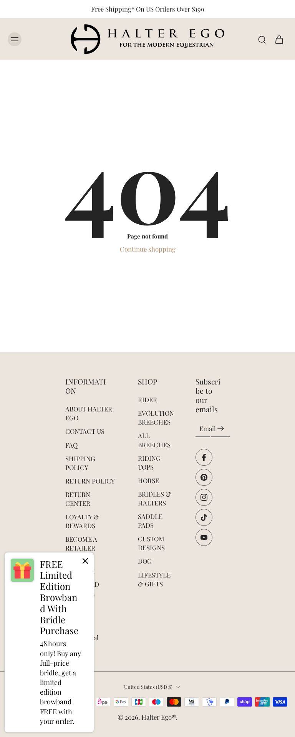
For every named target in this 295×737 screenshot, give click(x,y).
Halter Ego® (158, 717)
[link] (49, 642)
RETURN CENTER (77, 498)
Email (207, 428)
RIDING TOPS (149, 462)
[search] (262, 39)
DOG (145, 561)
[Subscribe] (220, 428)
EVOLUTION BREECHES (155, 417)
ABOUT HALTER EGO (88, 413)
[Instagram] (204, 497)
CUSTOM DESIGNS (151, 543)
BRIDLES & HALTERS (154, 498)
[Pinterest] (204, 477)
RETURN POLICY (90, 481)
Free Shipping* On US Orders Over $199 (147, 9)
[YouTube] (204, 537)
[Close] (85, 561)
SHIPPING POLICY (80, 463)
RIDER (147, 399)
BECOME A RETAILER (81, 543)
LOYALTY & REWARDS (82, 521)
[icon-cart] (278, 39)
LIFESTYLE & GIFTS (154, 579)
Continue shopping (148, 249)
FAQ (71, 445)
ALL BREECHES (154, 440)
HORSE (148, 480)
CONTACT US (84, 431)
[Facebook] (204, 457)
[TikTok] (204, 517)
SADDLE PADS (150, 520)
